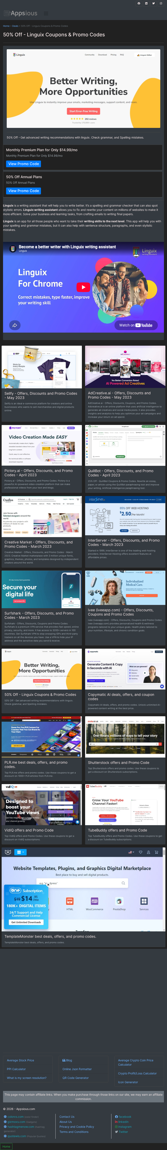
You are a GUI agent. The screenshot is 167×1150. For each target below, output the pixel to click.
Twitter (123, 1131)
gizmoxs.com (22, 1121)
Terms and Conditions (73, 1131)
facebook (124, 1116)
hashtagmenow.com (24, 1129)
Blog (68, 1060)
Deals (15, 26)
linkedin (123, 1121)
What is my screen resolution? (26, 1078)
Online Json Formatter (77, 1069)
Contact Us (66, 1116)
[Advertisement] (83, 1001)
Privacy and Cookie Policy (76, 1126)
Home (6, 26)
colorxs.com (23, 1116)
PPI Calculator (16, 1069)
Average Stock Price (20, 1060)
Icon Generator (128, 1082)
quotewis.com (26, 1136)
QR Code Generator (76, 1078)
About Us (65, 1121)
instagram (125, 1126)
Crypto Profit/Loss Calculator (137, 1073)
